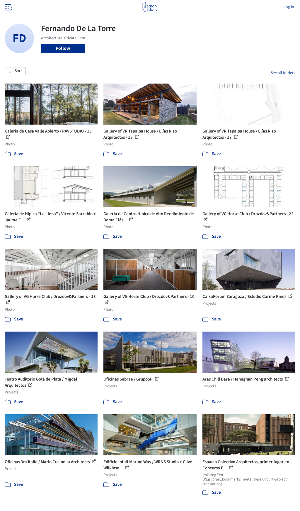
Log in (289, 7)
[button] (15, 71)
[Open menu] (8, 7)
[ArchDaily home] (149, 7)
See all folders (283, 73)
